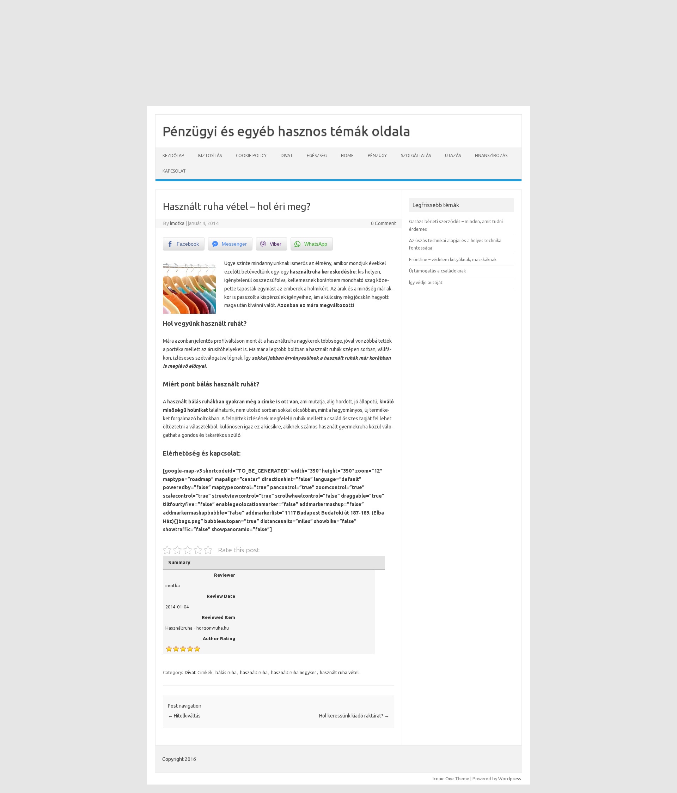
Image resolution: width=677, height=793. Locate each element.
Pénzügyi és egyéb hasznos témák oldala (286, 131)
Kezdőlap (173, 155)
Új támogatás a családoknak (437, 270)
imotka (177, 223)
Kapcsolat (174, 171)
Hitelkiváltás (184, 716)
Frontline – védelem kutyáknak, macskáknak (452, 259)
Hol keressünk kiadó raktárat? (354, 716)
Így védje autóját (426, 282)
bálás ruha (226, 672)
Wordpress (509, 778)
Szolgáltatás (416, 155)
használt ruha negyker (293, 672)
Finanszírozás (491, 155)
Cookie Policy (251, 155)
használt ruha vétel (339, 672)
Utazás (453, 155)
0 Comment (383, 223)
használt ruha (254, 672)
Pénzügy (377, 155)
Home (347, 155)
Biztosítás (210, 155)
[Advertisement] (338, 53)
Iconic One (443, 778)
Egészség (317, 155)
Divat (287, 155)
